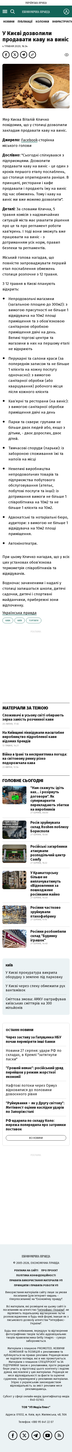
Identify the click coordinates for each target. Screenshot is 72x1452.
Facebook (29, 140)
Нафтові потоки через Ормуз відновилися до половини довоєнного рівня (31, 1089)
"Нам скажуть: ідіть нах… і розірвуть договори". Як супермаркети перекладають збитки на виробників (49, 799)
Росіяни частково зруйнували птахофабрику (45, 911)
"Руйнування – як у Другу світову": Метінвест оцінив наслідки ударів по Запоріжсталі (35, 1107)
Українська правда (19, 612)
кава (7, 620)
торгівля (33, 620)
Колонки (42, 21)
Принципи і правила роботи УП (36, 1285)
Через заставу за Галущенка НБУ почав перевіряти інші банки (33, 1039)
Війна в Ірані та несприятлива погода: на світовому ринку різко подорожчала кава (34, 758)
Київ (19, 620)
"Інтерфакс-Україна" (50, 1310)
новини (8, 21)
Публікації (25, 21)
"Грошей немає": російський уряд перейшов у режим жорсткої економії (34, 1072)
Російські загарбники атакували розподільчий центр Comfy (48, 853)
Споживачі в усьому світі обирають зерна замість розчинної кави (33, 717)
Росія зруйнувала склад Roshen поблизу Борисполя (49, 826)
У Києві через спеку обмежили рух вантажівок (35, 988)
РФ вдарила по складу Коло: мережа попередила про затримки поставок (36, 1124)
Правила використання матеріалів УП (36, 1280)
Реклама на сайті (26, 1270)
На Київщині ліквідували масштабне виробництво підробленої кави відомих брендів (33, 736)
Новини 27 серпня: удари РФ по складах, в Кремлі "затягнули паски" (33, 1054)
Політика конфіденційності (36, 1275)
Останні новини (19, 1030)
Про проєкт (49, 1270)
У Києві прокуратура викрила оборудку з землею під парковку (34, 974)
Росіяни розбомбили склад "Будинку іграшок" (48, 935)
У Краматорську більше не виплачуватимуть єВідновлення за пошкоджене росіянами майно (45, 884)
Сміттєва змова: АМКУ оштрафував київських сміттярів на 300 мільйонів (36, 1003)
